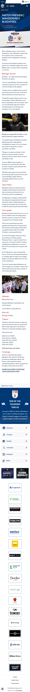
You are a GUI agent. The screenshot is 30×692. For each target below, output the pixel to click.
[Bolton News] (15, 656)
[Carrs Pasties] (15, 543)
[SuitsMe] (15, 644)
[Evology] (15, 590)
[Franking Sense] (15, 509)
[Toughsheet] (15, 487)
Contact (15, 677)
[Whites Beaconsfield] (15, 600)
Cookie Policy (15, 680)
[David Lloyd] (15, 578)
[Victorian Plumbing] (15, 499)
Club (2, 1)
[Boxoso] (15, 611)
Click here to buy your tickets (11, 348)
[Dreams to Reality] (15, 633)
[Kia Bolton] (15, 555)
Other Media (19, 690)
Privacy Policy (15, 683)
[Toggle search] (27, 6)
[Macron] (15, 520)
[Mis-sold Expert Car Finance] (15, 667)
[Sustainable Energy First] (15, 567)
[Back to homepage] (2, 6)
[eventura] (15, 532)
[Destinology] (15, 622)
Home (6, 10)
